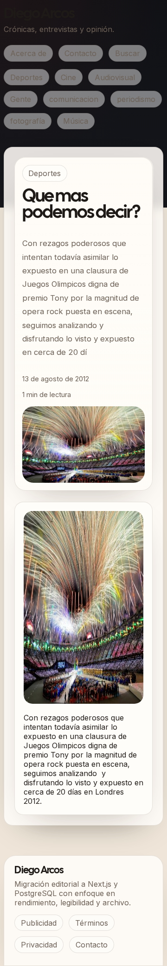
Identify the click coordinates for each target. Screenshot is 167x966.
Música (75, 121)
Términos (91, 923)
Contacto (80, 53)
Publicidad (39, 923)
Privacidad (39, 944)
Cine (68, 77)
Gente (20, 99)
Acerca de (28, 53)
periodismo (136, 99)
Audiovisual (115, 77)
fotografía (27, 121)
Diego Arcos (39, 14)
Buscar (127, 53)
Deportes (26, 77)
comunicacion (73, 99)
